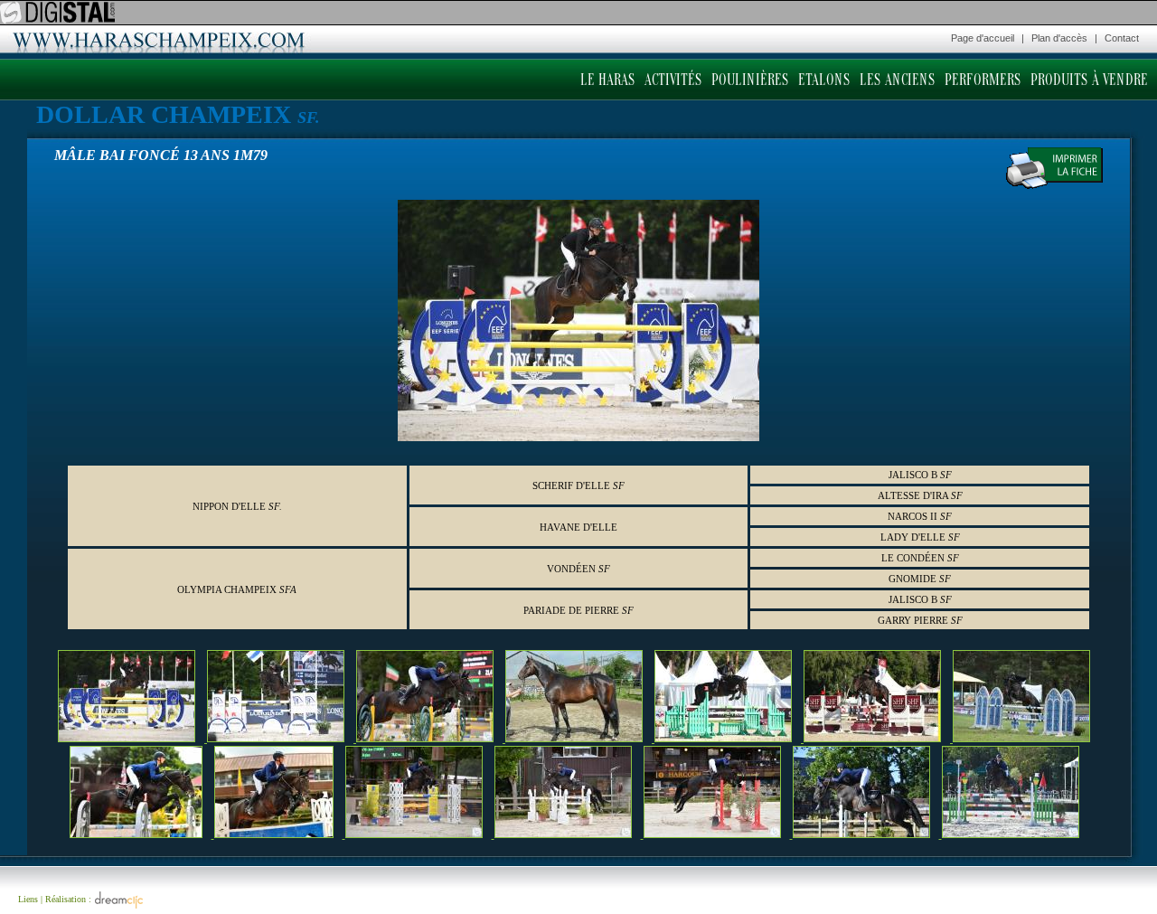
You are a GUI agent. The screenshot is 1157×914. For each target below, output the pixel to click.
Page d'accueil (982, 38)
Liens (28, 899)
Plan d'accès (1059, 38)
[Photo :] (132, 738)
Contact (1122, 38)
